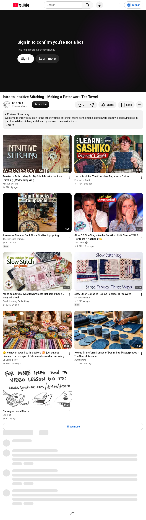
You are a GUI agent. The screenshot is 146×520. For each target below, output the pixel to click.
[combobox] (64, 5)
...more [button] (10, 125)
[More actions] (139, 104)
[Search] (87, 5)
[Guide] (6, 5)
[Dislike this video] (92, 104)
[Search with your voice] (99, 5)
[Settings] (119, 5)
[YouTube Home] (21, 5)
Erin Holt (17, 102)
